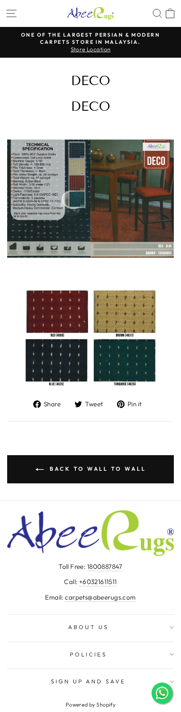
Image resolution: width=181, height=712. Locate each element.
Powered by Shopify (90, 704)
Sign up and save (88, 681)
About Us (88, 627)
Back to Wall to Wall (96, 468)
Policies (88, 654)
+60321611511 (98, 582)
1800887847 (104, 567)
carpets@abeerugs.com (100, 597)
